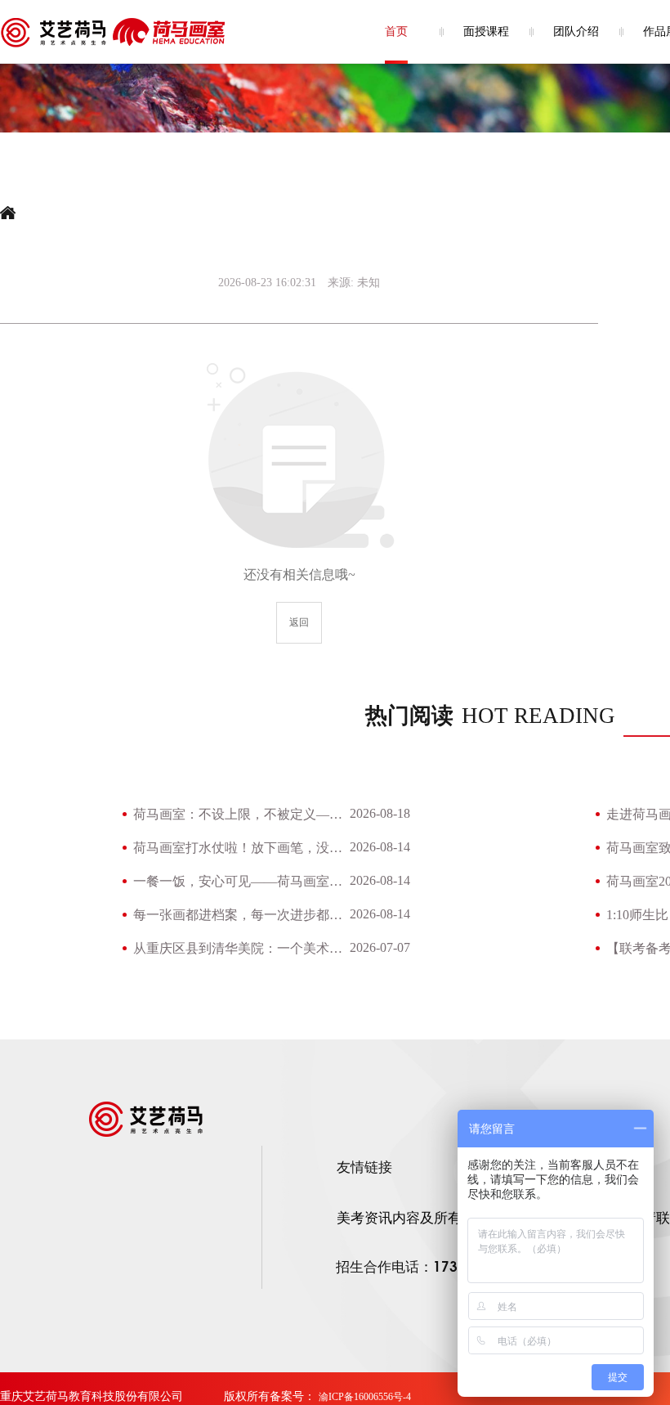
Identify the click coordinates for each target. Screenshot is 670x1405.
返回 (299, 622)
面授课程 (486, 31)
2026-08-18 (380, 813)
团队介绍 (576, 31)
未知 (368, 282)
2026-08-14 (380, 847)
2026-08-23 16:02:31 (267, 282)
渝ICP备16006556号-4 (365, 1397)
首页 (396, 31)
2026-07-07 (380, 947)
